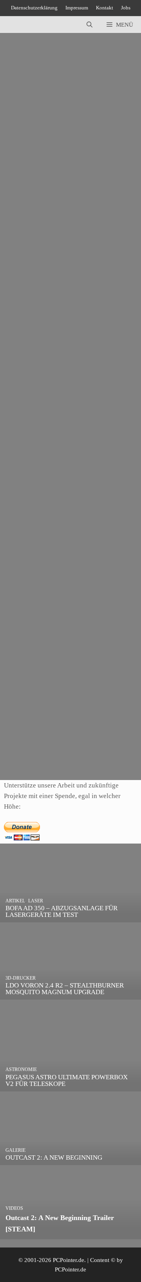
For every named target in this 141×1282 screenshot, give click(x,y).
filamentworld (66, 739)
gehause (49, 513)
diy (108, 503)
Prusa (102, 281)
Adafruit (63, 503)
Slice (118, 281)
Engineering (38, 281)
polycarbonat (24, 750)
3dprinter (40, 270)
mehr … (15, 228)
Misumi (105, 513)
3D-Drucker (32, 249)
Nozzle (65, 281)
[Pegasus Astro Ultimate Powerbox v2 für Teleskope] (70, 1086)
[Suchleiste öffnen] (89, 24)
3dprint (16, 270)
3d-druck (28, 260)
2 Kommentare (26, 656)
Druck (90, 270)
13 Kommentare (105, 413)
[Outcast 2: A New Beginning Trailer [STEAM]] (70, 1234)
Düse (14, 281)
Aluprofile (88, 503)
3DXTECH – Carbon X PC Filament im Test (64, 665)
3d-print (84, 260)
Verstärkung (57, 750)
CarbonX (107, 729)
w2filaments (43, 524)
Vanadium (20, 292)
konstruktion (77, 513)
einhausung (22, 513)
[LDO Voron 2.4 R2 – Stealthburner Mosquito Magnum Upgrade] (70, 994)
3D (21, 503)
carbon (84, 729)
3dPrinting (66, 270)
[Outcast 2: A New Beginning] (70, 1160)
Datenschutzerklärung (34, 8)
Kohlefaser (100, 739)
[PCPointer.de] (23, 24)
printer (84, 281)
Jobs (125, 8)
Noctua (16, 524)
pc (119, 739)
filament (36, 739)
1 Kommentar (28, 179)
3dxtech (63, 729)
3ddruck (108, 260)
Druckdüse (114, 270)
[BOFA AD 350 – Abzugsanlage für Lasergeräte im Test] (70, 917)
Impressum (76, 8)
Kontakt (104, 8)
